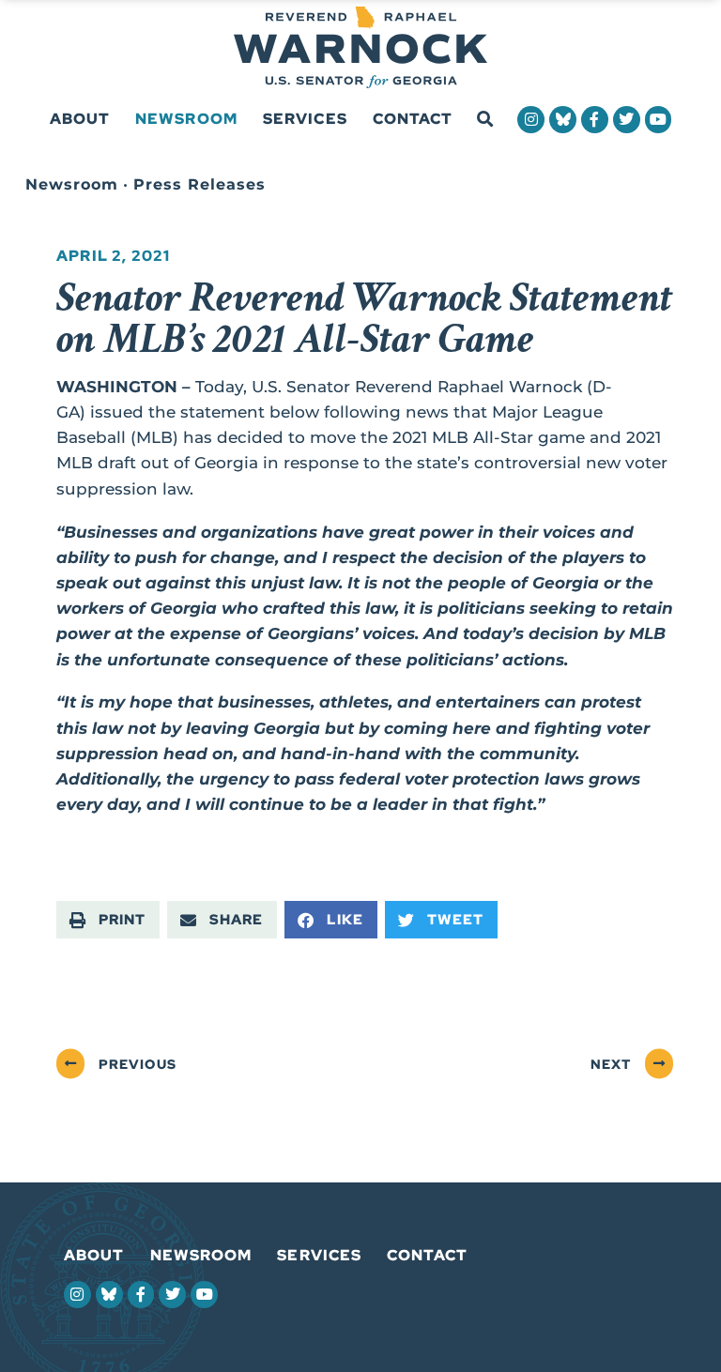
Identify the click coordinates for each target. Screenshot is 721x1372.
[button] (485, 119)
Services (305, 119)
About (80, 119)
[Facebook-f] (594, 119)
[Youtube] (658, 119)
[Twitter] (626, 119)
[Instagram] (531, 119)
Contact (413, 119)
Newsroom (186, 119)
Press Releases (199, 184)
